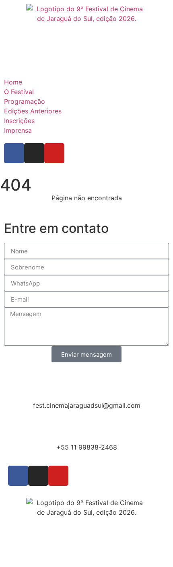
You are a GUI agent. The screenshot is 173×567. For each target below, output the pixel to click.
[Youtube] (54, 153)
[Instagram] (34, 153)
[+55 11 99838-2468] (86, 426)
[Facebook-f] (14, 153)
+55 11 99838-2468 (86, 447)
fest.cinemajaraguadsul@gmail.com (86, 405)
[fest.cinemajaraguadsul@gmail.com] (86, 384)
